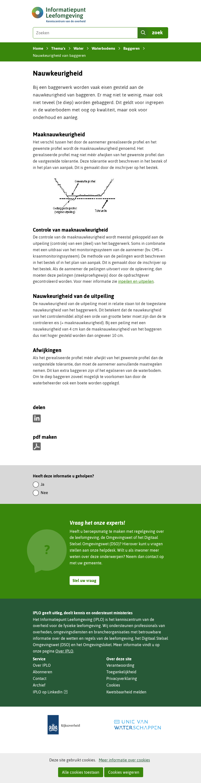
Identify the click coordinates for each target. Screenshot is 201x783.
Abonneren (42, 672)
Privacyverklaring (121, 678)
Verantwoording (120, 665)
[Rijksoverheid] (64, 725)
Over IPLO (64, 651)
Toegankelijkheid (121, 672)
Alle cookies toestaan (80, 772)
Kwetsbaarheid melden (126, 692)
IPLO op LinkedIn (50, 692)
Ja (42, 484)
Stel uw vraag (84, 580)
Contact (39, 678)
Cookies (113, 685)
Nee (44, 492)
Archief (39, 685)
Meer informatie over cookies (124, 760)
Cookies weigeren (123, 772)
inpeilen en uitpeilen (136, 281)
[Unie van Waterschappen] (137, 725)
